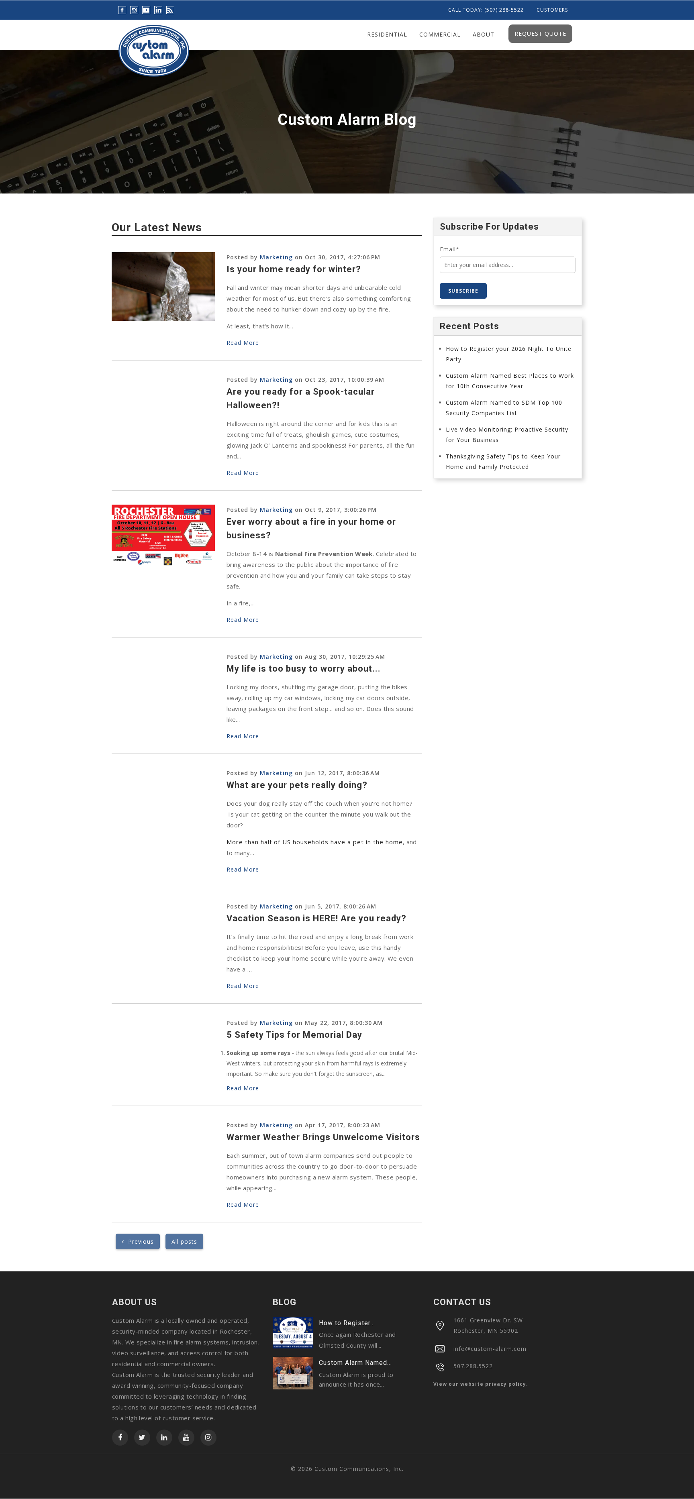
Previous (139, 1241)
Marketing (276, 257)
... (249, 969)
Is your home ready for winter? (294, 269)
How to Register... (347, 1323)
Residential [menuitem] (387, 34)
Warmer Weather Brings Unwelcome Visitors (323, 1137)
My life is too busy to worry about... (304, 669)
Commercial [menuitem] (440, 34)
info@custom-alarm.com (490, 1348)
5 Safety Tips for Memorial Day (294, 1035)
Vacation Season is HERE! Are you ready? (316, 918)
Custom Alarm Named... (355, 1363)
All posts (184, 1241)
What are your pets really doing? (297, 785)
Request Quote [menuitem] (540, 33)
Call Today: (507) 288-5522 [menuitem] (486, 10)
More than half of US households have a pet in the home (315, 842)
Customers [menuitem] (552, 10)
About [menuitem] (483, 34)
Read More (243, 342)
